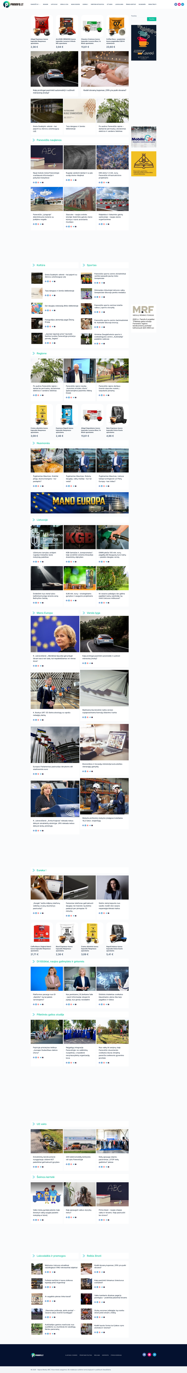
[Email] (42, 182)
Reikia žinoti (152, 4)
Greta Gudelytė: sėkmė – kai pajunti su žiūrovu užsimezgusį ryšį (46, 128)
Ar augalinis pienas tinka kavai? (58, 1296)
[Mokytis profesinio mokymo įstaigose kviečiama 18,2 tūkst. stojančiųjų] (104, 796)
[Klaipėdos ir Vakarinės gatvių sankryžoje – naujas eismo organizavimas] (112, 199)
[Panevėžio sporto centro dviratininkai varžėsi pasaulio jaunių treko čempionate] (86, 278)
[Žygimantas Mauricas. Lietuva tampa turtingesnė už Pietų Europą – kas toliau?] (112, 460)
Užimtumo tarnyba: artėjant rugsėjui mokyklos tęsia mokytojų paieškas (44, 555)
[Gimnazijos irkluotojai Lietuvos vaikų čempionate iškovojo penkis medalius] (86, 293)
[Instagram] (179, 4)
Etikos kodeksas (116, 1355)
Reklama (97, 1355)
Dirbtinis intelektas (97, 4)
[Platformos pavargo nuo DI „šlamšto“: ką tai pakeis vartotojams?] (47, 979)
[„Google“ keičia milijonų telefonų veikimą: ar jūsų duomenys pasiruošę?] (47, 887)
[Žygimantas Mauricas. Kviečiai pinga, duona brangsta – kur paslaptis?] (47, 460)
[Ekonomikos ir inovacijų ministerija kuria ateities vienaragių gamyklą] (104, 742)
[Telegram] (182, 4)
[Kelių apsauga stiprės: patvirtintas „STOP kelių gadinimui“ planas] (112, 1141)
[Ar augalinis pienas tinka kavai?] (37, 1299)
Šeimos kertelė (131, 4)
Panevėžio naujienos (49, 140)
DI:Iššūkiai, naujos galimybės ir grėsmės (60, 961)
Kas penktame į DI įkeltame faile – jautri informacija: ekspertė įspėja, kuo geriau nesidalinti (79, 997)
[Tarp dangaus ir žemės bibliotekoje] (80, 111)
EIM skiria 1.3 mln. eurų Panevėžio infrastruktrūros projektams (110, 175)
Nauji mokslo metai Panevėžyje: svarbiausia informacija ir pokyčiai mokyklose (46, 175)
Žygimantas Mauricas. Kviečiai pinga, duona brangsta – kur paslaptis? (45, 478)
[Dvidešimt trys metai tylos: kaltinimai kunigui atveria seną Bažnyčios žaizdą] (47, 578)
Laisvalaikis (119, 4)
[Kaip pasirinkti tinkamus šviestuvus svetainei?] (86, 1284)
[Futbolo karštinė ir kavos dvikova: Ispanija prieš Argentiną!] (37, 1284)
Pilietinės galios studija (50, 1014)
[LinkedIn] (36, 182)
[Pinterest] (38, 182)
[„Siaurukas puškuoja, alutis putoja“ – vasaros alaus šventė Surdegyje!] (37, 1314)
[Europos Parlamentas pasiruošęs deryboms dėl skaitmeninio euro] (55, 745)
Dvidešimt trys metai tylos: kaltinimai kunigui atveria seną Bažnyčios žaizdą (45, 596)
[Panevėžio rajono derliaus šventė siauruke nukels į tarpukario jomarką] (112, 371)
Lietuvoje (54, 4)
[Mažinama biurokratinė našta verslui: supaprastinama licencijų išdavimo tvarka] (104, 688)
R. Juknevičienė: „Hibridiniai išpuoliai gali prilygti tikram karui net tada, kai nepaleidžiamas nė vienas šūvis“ (54, 658)
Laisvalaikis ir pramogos (51, 1255)
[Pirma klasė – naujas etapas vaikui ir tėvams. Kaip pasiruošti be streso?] (112, 1194)
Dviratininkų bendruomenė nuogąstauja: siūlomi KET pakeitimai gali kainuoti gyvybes (46, 1159)
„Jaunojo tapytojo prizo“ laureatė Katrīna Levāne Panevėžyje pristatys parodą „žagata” (60, 336)
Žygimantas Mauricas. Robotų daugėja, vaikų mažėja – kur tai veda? (78, 478)
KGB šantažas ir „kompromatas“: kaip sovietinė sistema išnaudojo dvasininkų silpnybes (79, 555)
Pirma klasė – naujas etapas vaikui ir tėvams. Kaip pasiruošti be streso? (112, 1212)
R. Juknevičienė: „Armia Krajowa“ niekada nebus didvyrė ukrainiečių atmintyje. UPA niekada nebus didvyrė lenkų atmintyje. (53, 823)
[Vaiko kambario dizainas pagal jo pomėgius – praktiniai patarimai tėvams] (86, 1299)
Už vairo (109, 4)
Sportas (92, 265)
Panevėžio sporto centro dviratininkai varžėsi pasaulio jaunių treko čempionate (110, 276)
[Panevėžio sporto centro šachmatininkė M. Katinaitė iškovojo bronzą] (86, 323)
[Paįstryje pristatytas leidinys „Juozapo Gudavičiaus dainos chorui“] (47, 1032)
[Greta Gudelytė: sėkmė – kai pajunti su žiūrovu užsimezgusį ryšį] (47, 111)
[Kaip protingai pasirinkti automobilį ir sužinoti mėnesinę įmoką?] (54, 69)
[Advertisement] (80, 246)
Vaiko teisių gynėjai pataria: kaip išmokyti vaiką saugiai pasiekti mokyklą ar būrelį (46, 1212)
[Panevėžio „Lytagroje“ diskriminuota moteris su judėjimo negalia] (47, 199)
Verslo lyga (64, 4)
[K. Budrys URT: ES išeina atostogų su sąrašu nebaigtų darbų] (55, 691)
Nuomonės (142, 4)
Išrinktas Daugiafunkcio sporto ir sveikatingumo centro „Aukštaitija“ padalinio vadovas (108, 336)
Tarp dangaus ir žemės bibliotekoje (59, 291)
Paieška (134, 16)
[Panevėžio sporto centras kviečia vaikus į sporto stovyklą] (86, 308)
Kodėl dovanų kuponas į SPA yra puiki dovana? (104, 90)
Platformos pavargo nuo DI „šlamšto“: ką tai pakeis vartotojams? (44, 997)
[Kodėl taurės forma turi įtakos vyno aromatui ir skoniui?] (86, 1329)
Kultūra (41, 265)
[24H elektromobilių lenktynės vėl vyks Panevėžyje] (80, 1141)
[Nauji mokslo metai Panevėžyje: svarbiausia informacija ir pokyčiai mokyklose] (47, 157)
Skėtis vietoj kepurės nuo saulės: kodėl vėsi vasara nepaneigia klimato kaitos (109, 905)
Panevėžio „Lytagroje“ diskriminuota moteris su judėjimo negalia (43, 217)
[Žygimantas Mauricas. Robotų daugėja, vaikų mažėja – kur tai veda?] (80, 460)
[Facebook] (175, 4)
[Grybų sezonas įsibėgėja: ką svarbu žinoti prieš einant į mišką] (86, 1314)
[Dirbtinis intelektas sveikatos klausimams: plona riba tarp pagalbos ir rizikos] (112, 979)
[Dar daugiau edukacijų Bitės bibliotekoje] (37, 308)
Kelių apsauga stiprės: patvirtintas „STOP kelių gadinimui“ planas (109, 1159)
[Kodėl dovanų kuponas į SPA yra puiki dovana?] (105, 69)
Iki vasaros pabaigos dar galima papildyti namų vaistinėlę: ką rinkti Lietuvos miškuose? (112, 596)
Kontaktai (105, 1355)
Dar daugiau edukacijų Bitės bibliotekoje (61, 306)
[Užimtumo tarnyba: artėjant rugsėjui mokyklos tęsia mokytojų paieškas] (47, 537)
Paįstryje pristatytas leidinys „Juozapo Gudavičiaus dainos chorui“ (45, 1050)
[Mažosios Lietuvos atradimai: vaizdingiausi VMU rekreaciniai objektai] (37, 1268)
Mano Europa (75, 4)
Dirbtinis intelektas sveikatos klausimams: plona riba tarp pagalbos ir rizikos (111, 997)
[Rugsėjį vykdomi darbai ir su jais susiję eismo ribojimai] (80, 157)
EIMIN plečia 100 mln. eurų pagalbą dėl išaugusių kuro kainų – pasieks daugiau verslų (112, 555)
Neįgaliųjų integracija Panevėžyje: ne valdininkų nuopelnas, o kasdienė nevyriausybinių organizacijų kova (78, 1052)
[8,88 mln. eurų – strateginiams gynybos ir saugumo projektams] (80, 578)
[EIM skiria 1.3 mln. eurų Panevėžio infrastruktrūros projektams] (112, 157)
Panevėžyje (34, 4)
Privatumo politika (86, 1355)
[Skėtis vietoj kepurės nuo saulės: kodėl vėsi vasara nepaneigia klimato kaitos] (112, 887)
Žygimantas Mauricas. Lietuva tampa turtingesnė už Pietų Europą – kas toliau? (111, 478)
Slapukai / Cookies (71, 1355)
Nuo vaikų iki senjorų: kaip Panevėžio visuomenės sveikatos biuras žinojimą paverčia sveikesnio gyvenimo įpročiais (111, 1052)
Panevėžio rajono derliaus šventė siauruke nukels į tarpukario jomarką (109, 388)
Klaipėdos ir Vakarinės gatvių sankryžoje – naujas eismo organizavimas (111, 217)
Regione (45, 4)
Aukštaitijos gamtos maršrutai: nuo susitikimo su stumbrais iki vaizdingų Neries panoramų (60, 1327)
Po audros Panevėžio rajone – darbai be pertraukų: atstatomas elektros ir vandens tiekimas (112, 128)
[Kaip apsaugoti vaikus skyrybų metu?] (80, 1194)
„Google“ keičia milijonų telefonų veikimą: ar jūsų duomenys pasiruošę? (46, 905)
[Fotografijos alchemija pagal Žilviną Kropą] (37, 323)
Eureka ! (85, 4)
